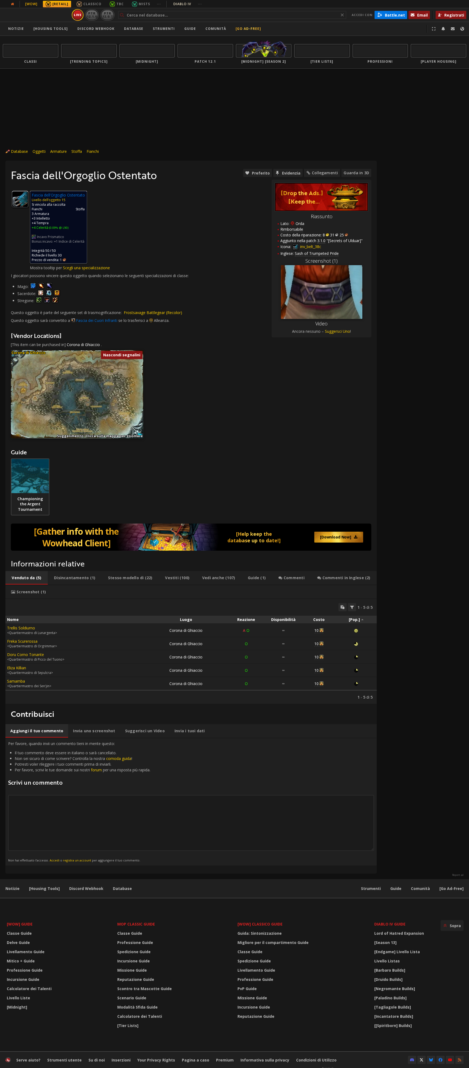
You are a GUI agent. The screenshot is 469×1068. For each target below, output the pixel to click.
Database (133, 28)
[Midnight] (17, 1007)
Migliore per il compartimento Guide (273, 942)
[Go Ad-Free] (248, 28)
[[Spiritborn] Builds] (393, 1025)
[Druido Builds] (388, 979)
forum (96, 769)
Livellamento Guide (26, 951)
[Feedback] (453, 29)
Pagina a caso (195, 1060)
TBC (120, 4)
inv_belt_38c (310, 246)
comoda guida (118, 758)
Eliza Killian (16, 667)
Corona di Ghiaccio (83, 344)
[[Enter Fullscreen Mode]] (434, 29)
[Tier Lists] (127, 1025)
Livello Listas (387, 961)
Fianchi (93, 151)
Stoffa (76, 151)
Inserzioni (121, 1060)
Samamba (16, 681)
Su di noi (96, 1060)
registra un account (77, 860)
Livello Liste (18, 997)
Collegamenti (325, 172)
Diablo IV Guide (389, 924)
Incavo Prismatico (50, 236)
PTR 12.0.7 (107, 14)
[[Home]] (36, 15)
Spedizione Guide (134, 951)
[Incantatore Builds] (393, 1016)
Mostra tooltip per (46, 267)
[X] (421, 1060)
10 (316, 630)
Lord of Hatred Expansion (399, 933)
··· (159, 4)
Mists (144, 4)
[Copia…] (342, 607)
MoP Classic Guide (136, 924)
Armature (58, 151)
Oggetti (39, 151)
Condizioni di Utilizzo (316, 1060)
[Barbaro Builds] (389, 970)
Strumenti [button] (164, 28)
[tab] (26, 578)
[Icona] (20, 199)
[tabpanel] (191, 651)
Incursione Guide (23, 979)
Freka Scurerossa (22, 641)
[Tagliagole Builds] (392, 1007)
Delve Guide (18, 942)
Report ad (458, 875)
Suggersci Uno (337, 331)
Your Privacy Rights (156, 1060)
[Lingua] (462, 29)
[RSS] (459, 1060)
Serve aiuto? (28, 1060)
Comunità (215, 28)
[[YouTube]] (450, 1060)
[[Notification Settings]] (443, 29)
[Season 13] (385, 942)
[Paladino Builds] (390, 997)
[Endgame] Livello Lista (397, 951)
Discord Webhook (96, 28)
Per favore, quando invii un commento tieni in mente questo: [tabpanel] (79, 801)
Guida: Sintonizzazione (259, 933)
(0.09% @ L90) (58, 228)
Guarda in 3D (356, 172)
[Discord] (412, 1060)
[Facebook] (440, 1060)
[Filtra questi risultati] (352, 607)
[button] (111, 371)
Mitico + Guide (21, 961)
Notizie (16, 28)
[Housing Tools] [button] (50, 28)
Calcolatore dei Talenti (29, 988)
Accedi (54, 860)
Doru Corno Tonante (25, 654)
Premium (225, 1060)
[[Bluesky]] (431, 1060)
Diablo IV (188, 4)
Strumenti (371, 888)
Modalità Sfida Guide (137, 1007)
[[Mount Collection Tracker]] (191, 537)
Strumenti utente (64, 1060)
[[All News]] (12, 4)
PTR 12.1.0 (92, 14)
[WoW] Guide (20, 924)
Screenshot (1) (321, 261)
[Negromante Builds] (394, 988)
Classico (92, 4)
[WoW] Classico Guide (260, 924)
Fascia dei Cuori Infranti (96, 320)
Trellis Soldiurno (21, 627)
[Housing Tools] (44, 888)
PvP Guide (247, 988)
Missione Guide (132, 970)
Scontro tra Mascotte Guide (144, 988)
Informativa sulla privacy (264, 1060)
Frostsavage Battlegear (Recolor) (153, 312)
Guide (190, 28)
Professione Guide (25, 970)
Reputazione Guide (135, 979)
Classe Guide (19, 933)
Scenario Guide (131, 997)
